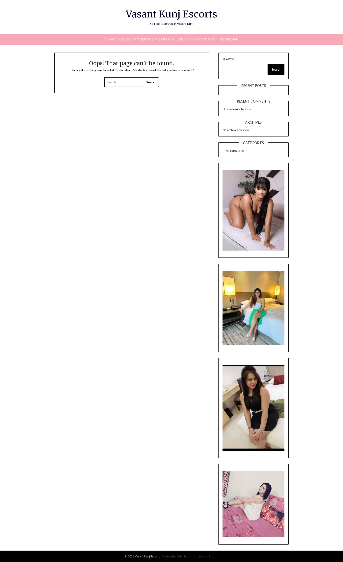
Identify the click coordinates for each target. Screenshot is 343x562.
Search (228, 59)
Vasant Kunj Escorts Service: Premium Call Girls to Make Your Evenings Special (171, 39)
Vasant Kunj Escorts (171, 14)
